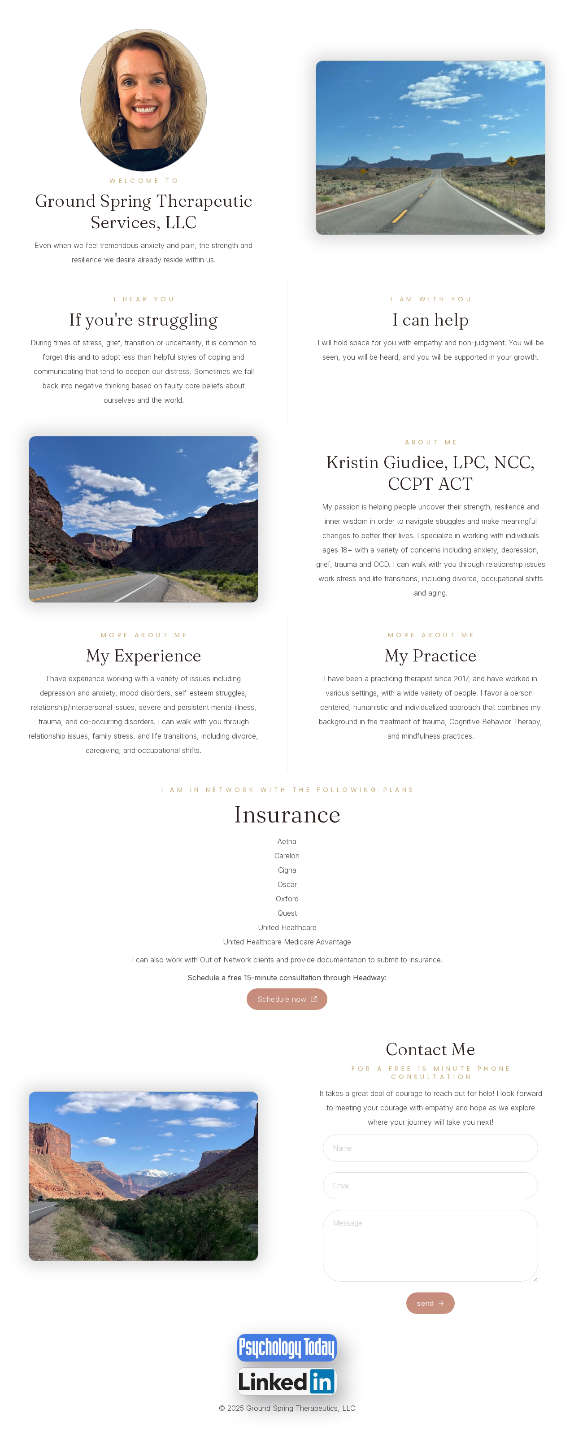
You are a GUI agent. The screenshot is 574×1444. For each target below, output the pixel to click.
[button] (287, 999)
